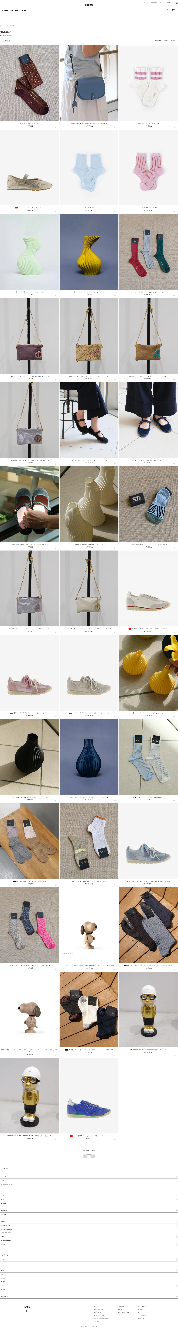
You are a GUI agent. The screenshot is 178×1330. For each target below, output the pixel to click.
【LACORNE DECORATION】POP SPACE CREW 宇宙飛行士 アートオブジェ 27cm (29, 1136)
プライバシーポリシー (100, 1321)
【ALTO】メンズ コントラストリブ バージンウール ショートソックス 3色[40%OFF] (150, 965)
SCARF (3, 1281)
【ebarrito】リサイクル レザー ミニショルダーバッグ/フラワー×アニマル (89, 376)
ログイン (162, 2)
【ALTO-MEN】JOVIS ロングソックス (29, 123)
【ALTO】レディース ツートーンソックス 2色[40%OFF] (31, 881)
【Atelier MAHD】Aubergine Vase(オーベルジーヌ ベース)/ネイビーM (89, 797)
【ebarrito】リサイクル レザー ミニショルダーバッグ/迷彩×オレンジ (30, 460)
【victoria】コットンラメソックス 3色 (148, 123)
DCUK (2, 1173)
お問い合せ (169, 2)
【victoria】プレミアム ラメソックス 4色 (148, 208)
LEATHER (3, 1293)
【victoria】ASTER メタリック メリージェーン (31, 208)
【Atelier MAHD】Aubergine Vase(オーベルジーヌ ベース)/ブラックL (29, 797)
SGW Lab (3, 1214)
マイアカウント (144, 2)
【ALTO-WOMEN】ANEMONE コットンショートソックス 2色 (89, 881)
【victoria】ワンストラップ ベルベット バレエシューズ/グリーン (30, 544)
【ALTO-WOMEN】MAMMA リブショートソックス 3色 (148, 292)
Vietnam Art (3, 1176)
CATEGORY (15, 10)
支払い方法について (99, 1315)
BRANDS (5, 10)
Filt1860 (3, 1199)
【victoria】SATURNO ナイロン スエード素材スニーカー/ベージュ (150, 629)
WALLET (3, 1270)
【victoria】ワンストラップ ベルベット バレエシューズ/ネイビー (148, 460)
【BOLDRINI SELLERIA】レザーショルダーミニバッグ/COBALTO (89, 123)
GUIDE (120, 1309)
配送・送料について (99, 1309)
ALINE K (3, 1221)
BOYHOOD (3, 1192)
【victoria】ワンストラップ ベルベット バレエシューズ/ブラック (89, 460)
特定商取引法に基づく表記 (101, 1318)
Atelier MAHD (4, 1210)
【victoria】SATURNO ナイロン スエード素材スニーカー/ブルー (90, 1136)
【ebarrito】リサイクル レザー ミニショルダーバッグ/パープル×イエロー (29, 376)
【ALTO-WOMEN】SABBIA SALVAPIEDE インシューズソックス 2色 (148, 544)
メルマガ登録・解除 (123, 1312)
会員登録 (140, 1309)
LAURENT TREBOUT (6, 1232)
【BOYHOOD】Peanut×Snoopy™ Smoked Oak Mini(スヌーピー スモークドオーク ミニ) (89, 965)
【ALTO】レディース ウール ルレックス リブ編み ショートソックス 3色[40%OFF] (90, 1050)
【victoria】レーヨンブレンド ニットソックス (89, 208)
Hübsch (3, 1206)
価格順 (166, 40)
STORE (24, 10)
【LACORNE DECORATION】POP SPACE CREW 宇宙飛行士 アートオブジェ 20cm (148, 1050)
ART (2, 1263)
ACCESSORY (4, 1296)
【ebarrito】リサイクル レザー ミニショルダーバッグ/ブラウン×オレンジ (148, 376)
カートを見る (142, 1315)
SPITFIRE (3, 1203)
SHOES (3, 1278)
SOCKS (3, 1289)
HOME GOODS (4, 1267)
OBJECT (3, 1259)
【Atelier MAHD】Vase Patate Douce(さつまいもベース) (89, 544)
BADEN (3, 1218)
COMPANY (121, 1306)
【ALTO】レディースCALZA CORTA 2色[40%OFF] (150, 797)
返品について (97, 1312)
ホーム (2, 26)
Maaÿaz (3, 1195)
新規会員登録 (154, 2)
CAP (2, 1285)
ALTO (2, 1236)
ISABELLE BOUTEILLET (7, 1229)
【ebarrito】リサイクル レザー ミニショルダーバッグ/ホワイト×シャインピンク (89, 629)
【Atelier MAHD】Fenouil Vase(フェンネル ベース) (29, 292)
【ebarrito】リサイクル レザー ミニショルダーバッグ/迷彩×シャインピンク (30, 629)
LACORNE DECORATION (7, 1184)
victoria (2, 1188)
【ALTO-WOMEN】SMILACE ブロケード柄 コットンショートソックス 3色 (29, 965)
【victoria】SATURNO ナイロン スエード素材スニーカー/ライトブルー (150, 881)
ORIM (2, 1180)
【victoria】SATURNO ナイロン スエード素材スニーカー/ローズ (31, 713)
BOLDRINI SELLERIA (6, 1240)
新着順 (173, 40)
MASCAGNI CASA (5, 1225)
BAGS (2, 1274)
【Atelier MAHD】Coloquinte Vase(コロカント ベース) (89, 292)
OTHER (3, 1244)
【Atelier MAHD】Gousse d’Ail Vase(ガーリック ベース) (148, 713)
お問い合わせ (142, 1318)
